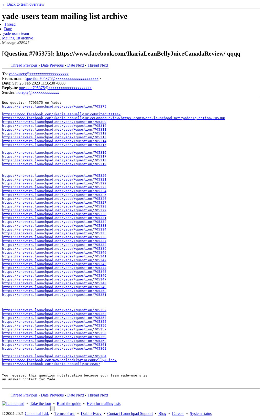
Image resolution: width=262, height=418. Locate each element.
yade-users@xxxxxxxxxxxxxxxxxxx (39, 74)
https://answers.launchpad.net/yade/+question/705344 (54, 268)
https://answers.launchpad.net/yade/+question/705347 (54, 279)
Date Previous (52, 65)
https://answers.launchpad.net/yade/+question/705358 (54, 333)
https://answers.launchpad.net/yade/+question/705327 (54, 202)
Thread (10, 24)
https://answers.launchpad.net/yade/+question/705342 (54, 260)
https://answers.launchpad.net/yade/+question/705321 (54, 179)
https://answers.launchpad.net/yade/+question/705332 (54, 222)
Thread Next (98, 65)
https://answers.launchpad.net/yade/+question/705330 (54, 214)
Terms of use (64, 413)
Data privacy (91, 413)
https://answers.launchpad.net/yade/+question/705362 (54, 348)
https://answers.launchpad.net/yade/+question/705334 (54, 229)
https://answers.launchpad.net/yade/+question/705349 (54, 287)
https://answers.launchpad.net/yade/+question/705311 (54, 129)
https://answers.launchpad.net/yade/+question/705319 (54, 164)
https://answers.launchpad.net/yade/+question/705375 (54, 106)
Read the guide (69, 403)
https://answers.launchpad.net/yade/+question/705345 (54, 272)
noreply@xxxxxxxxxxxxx (37, 92)
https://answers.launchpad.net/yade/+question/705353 (54, 314)
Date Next (75, 65)
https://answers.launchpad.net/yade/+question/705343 (54, 264)
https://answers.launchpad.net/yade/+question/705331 (54, 218)
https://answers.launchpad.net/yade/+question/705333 (54, 225)
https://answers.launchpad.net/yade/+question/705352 (54, 310)
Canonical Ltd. (37, 413)
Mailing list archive (17, 38)
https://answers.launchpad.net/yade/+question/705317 (54, 156)
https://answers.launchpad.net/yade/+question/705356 (54, 325)
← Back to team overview (23, 4)
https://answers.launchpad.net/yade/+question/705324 (54, 191)
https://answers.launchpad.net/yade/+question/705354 (54, 318)
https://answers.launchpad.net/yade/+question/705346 (54, 275)
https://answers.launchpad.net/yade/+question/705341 (54, 256)
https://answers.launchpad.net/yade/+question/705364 (54, 356)
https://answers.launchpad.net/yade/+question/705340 (54, 252)
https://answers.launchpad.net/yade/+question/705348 (54, 283)
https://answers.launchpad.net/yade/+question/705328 (54, 206)
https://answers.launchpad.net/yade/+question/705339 (54, 248)
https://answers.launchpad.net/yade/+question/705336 (54, 237)
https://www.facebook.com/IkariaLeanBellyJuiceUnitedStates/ (61, 114)
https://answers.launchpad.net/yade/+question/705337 (54, 241)
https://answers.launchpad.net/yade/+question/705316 (54, 152)
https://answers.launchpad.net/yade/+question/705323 (54, 187)
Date (8, 29)
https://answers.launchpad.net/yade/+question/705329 (54, 210)
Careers (178, 413)
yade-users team (16, 33)
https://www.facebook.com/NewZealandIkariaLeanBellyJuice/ (59, 360)
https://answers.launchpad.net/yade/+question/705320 (54, 175)
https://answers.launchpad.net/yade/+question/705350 (54, 291)
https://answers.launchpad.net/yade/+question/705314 (54, 141)
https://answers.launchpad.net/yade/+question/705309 (54, 122)
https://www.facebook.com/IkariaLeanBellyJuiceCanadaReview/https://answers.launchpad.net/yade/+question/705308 (113, 118)
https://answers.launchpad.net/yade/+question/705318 (54, 160)
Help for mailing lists (104, 403)
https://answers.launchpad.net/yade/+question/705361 (54, 345)
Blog (162, 413)
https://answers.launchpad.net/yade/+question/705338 (54, 245)
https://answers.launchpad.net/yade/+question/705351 (54, 295)
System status (201, 413)
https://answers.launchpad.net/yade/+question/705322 (54, 183)
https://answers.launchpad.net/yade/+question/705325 (54, 195)
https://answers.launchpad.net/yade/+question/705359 (54, 337)
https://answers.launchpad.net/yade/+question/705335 (54, 233)
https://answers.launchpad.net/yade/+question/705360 (54, 341)
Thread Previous (24, 65)
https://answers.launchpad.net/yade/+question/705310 (54, 126)
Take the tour (40, 403)
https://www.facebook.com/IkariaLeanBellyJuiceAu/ (51, 364)
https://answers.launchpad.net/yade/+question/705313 (54, 137)
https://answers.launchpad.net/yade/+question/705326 (54, 199)
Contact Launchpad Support (130, 413)
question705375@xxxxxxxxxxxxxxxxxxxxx (62, 78)
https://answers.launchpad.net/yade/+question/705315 (54, 145)
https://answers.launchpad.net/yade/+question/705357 (54, 329)
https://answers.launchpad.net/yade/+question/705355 (54, 321)
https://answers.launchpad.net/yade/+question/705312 (54, 133)
